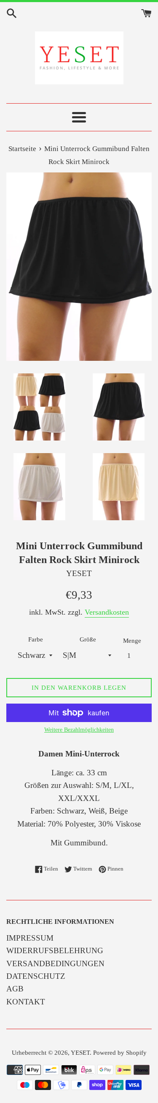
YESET (80, 1052)
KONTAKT (25, 1001)
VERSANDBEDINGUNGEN (55, 963)
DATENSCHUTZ (35, 976)
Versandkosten (107, 612)
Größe (88, 639)
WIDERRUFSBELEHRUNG (54, 950)
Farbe (35, 639)
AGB (15, 988)
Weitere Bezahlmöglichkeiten (79, 730)
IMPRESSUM (30, 938)
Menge (132, 640)
